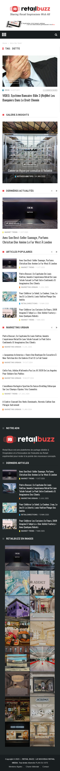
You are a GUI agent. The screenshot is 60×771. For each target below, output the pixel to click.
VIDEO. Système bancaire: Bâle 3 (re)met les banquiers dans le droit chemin (28, 97)
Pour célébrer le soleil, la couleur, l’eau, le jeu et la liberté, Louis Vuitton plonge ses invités (38, 296)
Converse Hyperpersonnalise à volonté (30, 170)
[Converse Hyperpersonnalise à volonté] (30, 152)
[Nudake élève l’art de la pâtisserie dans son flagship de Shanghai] (17, 734)
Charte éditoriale (32, 767)
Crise (7, 90)
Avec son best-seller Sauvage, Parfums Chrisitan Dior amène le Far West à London (27, 239)
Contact (45, 767)
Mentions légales (15, 767)
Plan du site (42, 763)
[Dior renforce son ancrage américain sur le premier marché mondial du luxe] (42, 633)
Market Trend (11, 232)
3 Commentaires (50, 90)
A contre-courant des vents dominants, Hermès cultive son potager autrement (28, 403)
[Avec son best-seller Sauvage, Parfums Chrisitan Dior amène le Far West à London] (30, 213)
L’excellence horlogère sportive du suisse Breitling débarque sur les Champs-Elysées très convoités (29, 387)
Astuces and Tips (25, 176)
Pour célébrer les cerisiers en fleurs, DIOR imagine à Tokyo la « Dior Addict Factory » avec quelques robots (38, 313)
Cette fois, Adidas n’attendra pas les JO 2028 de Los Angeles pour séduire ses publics (29, 372)
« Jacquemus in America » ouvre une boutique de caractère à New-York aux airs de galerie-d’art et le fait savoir (29, 356)
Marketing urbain (29, 287)
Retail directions (29, 303)
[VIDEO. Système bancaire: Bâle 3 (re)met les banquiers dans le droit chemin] (29, 71)
